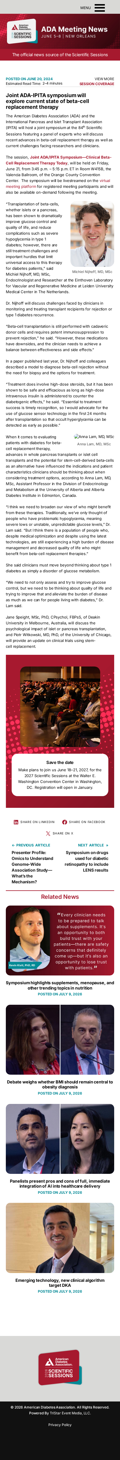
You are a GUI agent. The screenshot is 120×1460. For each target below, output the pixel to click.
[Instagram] (54, 1394)
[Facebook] (44, 1394)
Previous (25, 845)
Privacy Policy (60, 1425)
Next (83, 845)
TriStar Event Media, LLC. (70, 1413)
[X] (74, 1394)
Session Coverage (97, 84)
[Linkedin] (64, 1394)
